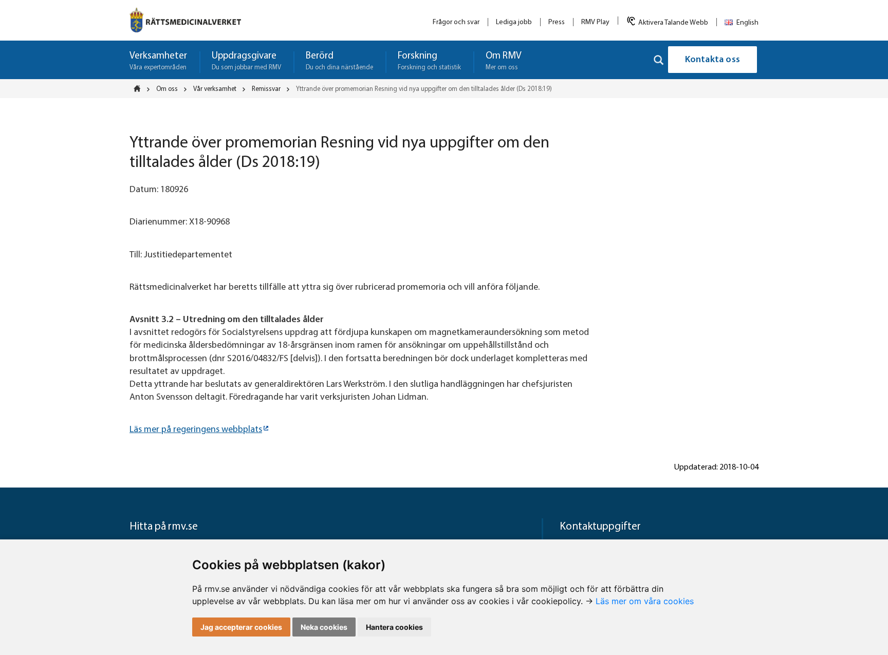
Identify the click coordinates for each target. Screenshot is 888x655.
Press (556, 22)
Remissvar (266, 89)
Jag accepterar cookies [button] (241, 627)
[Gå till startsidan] (185, 20)
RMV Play (595, 22)
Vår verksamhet (214, 89)
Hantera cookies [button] (394, 627)
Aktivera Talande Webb (673, 23)
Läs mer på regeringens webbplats (196, 430)
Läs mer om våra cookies (645, 601)
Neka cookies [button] (324, 627)
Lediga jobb (514, 22)
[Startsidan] (140, 88)
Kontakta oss (712, 60)
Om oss (167, 89)
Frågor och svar (456, 22)
